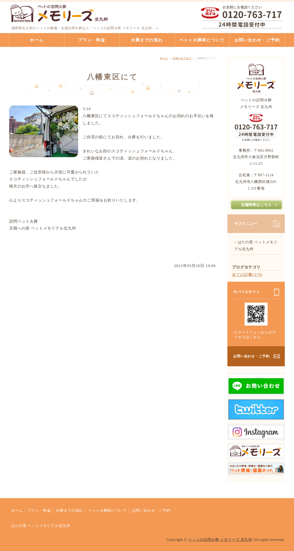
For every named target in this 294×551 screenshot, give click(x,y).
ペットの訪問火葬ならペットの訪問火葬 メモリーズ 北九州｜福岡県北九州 (59, 12)
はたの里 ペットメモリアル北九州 (255, 245)
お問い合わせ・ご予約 (257, 40)
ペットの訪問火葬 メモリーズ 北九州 (220, 540)
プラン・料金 (91, 40)
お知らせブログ (182, 58)
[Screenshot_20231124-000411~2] (256, 453)
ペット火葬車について (202, 40)
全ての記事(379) (247, 275)
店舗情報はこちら (256, 205)
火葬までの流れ (147, 40)
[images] (256, 390)
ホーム (36, 40)
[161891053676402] (256, 435)
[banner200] (256, 470)
